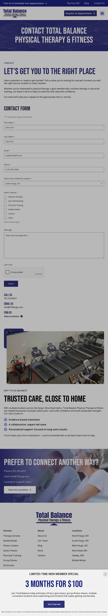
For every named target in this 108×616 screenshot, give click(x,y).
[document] (54, 308)
